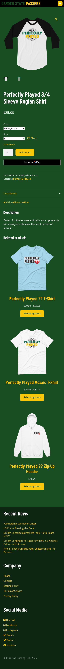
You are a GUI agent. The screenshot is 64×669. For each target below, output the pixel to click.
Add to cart (25, 152)
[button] (56, 19)
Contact (7, 580)
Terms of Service (12, 591)
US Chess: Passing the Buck (18, 528)
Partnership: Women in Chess (19, 523)
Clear (33, 138)
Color (6, 124)
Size (5, 134)
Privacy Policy (10, 596)
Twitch (10, 635)
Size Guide (9, 144)
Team (6, 575)
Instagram (12, 630)
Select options (32, 313)
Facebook (11, 625)
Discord (10, 620)
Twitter (10, 640)
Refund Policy (10, 585)
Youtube (11, 645)
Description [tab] (9, 193)
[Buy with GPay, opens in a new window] (32, 162)
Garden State (20, 3)
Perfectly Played (22, 178)
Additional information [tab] (16, 202)
